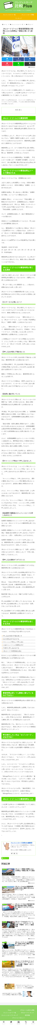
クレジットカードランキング (9, 1015)
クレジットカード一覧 (9, 1012)
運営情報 (27, 1015)
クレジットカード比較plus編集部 (21, 842)
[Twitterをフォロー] (12, 853)
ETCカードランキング (27, 1012)
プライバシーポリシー (18, 1018)
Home (9, 1010)
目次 (16, 110)
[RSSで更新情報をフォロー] (17, 853)
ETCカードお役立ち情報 (27, 1010)
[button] (33, 492)
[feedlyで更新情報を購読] (14, 853)
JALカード (5, 858)
